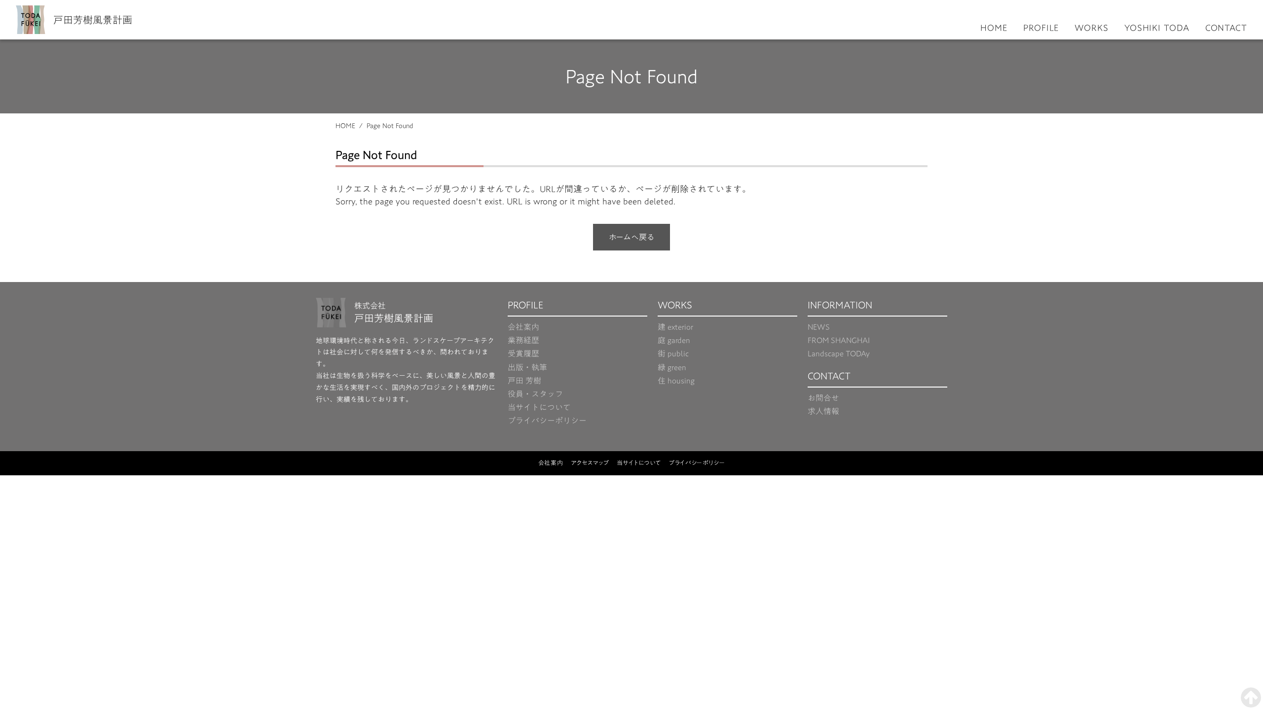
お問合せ (823, 398)
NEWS (819, 327)
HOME (993, 28)
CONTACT (1226, 28)
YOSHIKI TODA (1156, 28)
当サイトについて (539, 407)
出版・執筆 (527, 367)
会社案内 (523, 327)
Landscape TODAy (839, 353)
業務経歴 (523, 340)
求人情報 (823, 411)
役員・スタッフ (535, 394)
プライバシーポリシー (547, 420)
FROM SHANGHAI (839, 340)
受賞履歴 (523, 353)
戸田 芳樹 (524, 381)
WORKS (1092, 28)
